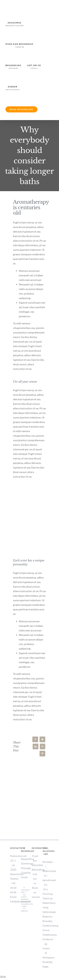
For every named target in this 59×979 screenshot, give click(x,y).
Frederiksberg (50, 925)
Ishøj (45, 907)
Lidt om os (35, 879)
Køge (45, 966)
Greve (46, 930)
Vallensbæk (49, 911)
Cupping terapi (24, 875)
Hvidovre (48, 939)
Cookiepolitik (27, 904)
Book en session (35, 892)
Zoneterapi (24, 863)
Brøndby (47, 921)
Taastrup (47, 898)
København (49, 902)
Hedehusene (50, 934)
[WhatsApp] (42, 746)
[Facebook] (35, 739)
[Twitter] (42, 739)
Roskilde (47, 962)
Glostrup (48, 893)
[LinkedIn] (35, 746)
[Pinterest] (42, 753)
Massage (24, 868)
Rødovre (47, 916)
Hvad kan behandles (35, 860)
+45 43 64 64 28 (13, 888)
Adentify (24, 911)
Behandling (35, 869)
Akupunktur (24, 858)
